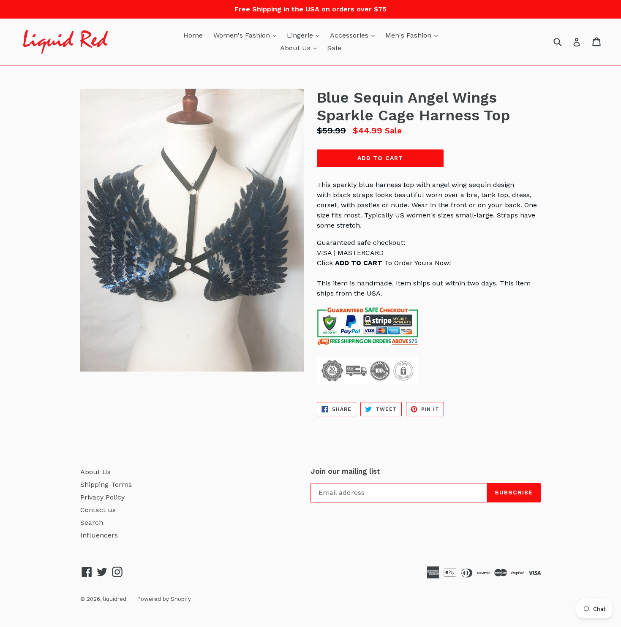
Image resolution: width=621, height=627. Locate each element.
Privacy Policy (102, 497)
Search (91, 522)
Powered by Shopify (164, 599)
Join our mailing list (345, 471)
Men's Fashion (413, 35)
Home (193, 35)
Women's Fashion (247, 35)
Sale (334, 48)
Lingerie (305, 35)
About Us (300, 47)
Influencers (99, 535)
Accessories (354, 35)
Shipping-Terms (106, 484)
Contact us (98, 510)
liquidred (114, 599)
